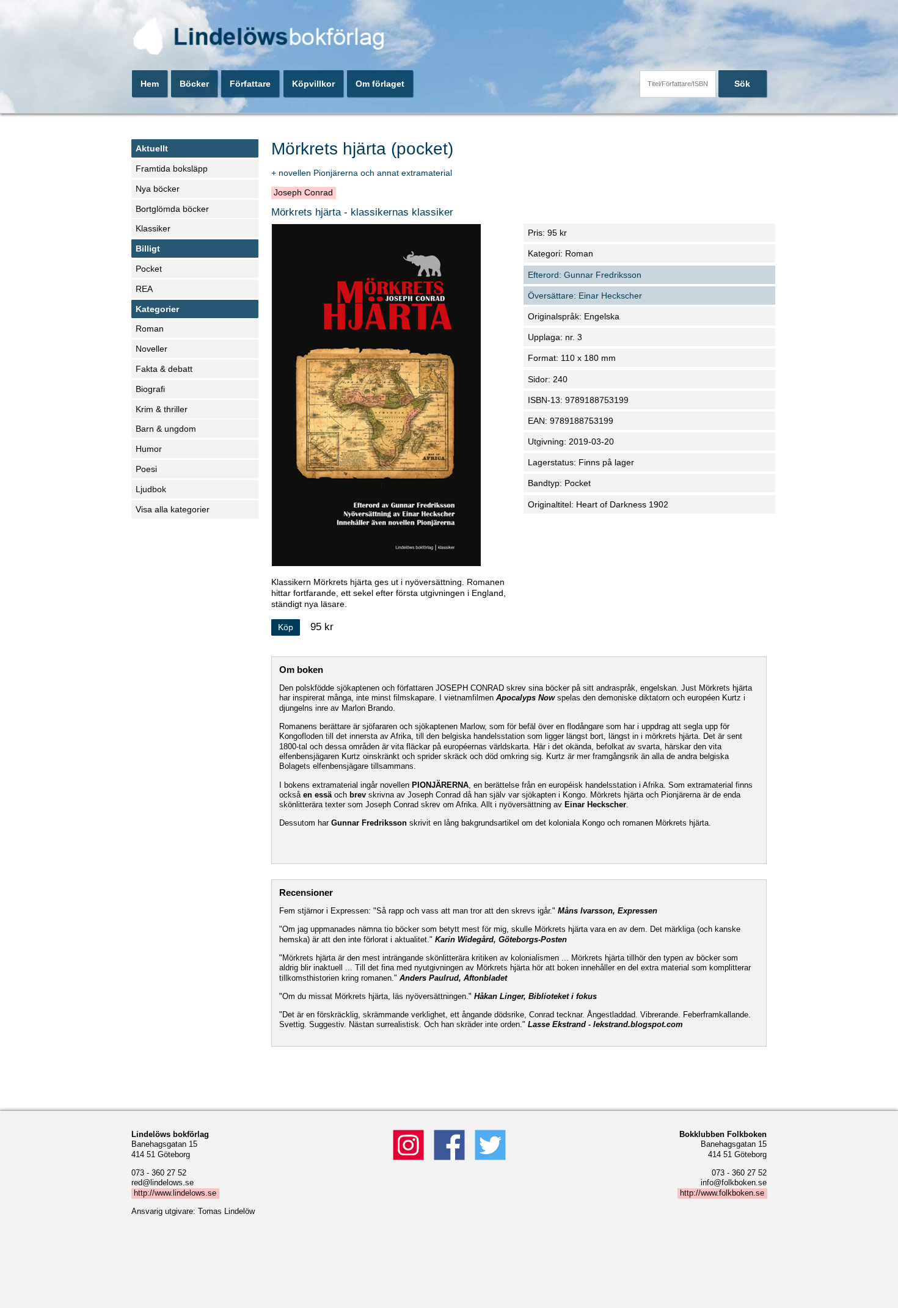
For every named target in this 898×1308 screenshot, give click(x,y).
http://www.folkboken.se (722, 1193)
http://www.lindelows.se (175, 1193)
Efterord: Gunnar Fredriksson (584, 275)
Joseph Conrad (303, 193)
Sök (742, 84)
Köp (285, 627)
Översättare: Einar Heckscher (585, 295)
